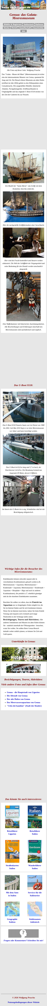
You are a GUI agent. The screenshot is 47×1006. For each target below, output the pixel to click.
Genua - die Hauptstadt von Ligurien (23, 692)
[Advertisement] (23, 124)
